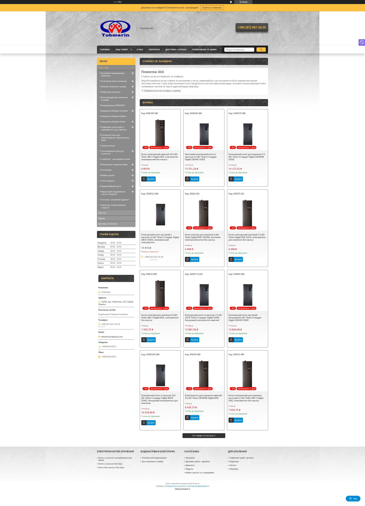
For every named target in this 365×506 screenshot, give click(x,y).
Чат (355, 498)
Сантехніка (106, 170)
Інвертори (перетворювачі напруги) (113, 206)
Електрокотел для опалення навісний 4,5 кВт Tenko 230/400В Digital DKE (203, 396)
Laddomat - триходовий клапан (115, 159)
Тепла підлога (107, 181)
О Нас (140, 49)
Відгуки (101, 218)
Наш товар (121, 49)
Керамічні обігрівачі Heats (113, 122)
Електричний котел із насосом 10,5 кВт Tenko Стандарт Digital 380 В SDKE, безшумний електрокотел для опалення (159, 399)
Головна (105, 49)
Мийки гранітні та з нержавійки (200, 472)
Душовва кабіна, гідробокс (198, 461)
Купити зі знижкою (212, 7)
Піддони (189, 469)
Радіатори (234, 461)
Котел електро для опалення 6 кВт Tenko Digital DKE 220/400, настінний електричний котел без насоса (202, 237)
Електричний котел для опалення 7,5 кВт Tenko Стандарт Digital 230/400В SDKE (247, 157)
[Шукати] (261, 49)
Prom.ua (196, 484)
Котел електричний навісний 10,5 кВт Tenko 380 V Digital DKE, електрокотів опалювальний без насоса (159, 157)
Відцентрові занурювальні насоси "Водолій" (113, 192)
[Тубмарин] (115, 28)
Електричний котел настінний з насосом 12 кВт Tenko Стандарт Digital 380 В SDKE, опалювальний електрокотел (160, 238)
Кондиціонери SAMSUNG (113, 105)
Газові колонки (108, 145)
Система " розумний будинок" (115, 199)
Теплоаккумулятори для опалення (112, 152)
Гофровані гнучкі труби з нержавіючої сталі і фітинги (114, 128)
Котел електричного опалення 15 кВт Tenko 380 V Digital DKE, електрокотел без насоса (160, 317)
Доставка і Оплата (175, 49)
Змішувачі (190, 458)
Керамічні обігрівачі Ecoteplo (114, 111)
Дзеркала (190, 465)
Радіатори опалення (110, 92)
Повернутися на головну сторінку (162, 90)
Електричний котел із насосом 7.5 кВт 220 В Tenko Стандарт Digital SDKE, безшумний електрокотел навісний (203, 317)
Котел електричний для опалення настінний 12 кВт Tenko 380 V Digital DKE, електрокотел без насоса (246, 398)
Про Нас (102, 213)
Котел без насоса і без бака (111, 467)
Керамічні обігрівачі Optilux (113, 116)
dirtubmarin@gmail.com (112, 337)
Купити (151, 179)
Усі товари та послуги (202, 435)
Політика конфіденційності (198, 486)
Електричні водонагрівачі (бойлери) (112, 74)
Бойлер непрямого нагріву (113, 86)
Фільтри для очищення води (114, 164)
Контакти (154, 49)
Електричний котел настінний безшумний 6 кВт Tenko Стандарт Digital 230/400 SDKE (245, 317)
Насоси (232, 465)
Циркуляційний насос (111, 186)
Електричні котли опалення (114, 81)
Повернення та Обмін (204, 49)
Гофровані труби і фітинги (241, 458)
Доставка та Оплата (107, 224)
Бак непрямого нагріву (152, 461)
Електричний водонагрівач (154, 458)
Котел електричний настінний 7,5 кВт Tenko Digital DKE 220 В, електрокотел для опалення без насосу (247, 237)
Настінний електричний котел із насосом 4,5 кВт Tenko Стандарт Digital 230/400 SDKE (201, 157)
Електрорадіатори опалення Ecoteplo (114, 98)
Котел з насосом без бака (110, 464)
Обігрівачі (233, 469)
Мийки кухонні (107, 175)
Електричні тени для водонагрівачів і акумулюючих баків (115, 137)
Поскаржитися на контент (175, 486)
